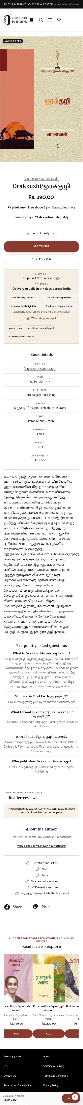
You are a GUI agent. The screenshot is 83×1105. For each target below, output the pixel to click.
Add (16, 1034)
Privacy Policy (50, 1086)
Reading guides (12, 1056)
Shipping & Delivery (53, 1066)
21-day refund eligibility (52, 217)
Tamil (40, 434)
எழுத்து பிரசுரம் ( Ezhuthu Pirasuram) (40, 407)
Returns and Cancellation (18, 1086)
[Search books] (41, 20)
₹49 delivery (17, 207)
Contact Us (10, 1076)
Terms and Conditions (55, 1076)
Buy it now (41, 259)
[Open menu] (50, 19)
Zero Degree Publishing (40, 395)
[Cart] (58, 20)
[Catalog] (31, 20)
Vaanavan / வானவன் (41, 179)
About (46, 1056)
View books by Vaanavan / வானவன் (41, 846)
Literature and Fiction (40, 421)
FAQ (6, 1066)
